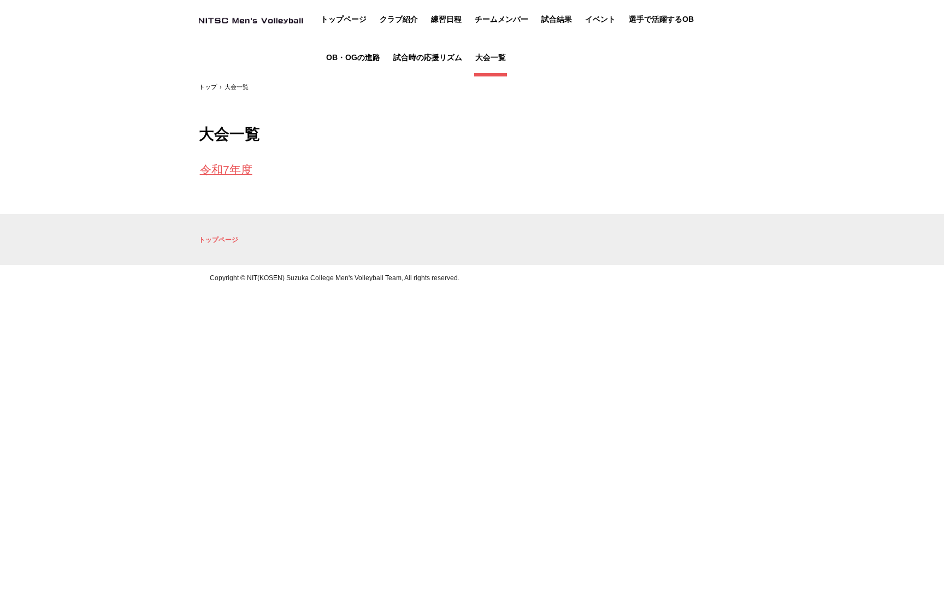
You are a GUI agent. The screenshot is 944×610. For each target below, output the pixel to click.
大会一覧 (490, 57)
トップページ (344, 19)
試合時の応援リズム (427, 57)
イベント (600, 19)
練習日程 (446, 19)
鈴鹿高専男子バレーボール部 (251, 20)
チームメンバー (501, 19)
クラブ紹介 (399, 19)
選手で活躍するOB (661, 19)
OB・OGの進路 (353, 57)
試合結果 (556, 19)
